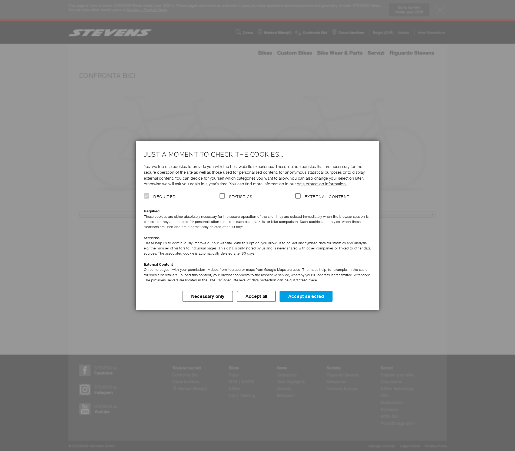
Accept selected (306, 296)
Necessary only (207, 296)
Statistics (241, 197)
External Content (327, 197)
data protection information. (322, 184)
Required (164, 197)
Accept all (256, 296)
